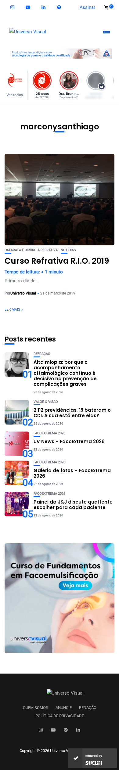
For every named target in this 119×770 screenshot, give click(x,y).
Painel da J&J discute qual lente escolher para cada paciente (73, 505)
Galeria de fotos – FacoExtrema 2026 (72, 473)
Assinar (87, 7)
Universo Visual (23, 293)
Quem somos (35, 708)
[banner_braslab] (59, 53)
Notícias (68, 250)
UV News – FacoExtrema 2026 (69, 441)
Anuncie (64, 708)
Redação (87, 708)
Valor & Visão (46, 401)
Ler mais (12, 309)
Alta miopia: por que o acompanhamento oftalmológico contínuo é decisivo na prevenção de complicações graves (65, 373)
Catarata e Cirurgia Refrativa (31, 250)
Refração (42, 354)
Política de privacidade (59, 716)
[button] (16, 85)
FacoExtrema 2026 (49, 433)
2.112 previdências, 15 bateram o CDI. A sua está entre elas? (72, 413)
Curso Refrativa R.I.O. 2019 (57, 260)
